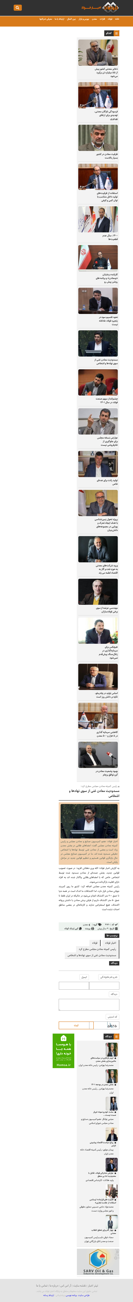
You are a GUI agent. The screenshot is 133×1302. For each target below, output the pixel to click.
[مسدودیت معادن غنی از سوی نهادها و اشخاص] (89, 837)
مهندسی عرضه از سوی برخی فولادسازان (107, 610)
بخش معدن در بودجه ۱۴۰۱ (102, 1084)
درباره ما (54, 1285)
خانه (117, 19)
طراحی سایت (84, 1295)
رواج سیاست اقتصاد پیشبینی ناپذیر (103, 1144)
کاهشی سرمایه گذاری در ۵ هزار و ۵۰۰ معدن (107, 734)
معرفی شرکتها (45, 19)
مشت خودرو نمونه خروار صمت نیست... (104, 1113)
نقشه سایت (79, 1285)
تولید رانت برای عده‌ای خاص (107, 482)
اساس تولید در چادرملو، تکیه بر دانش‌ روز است (106, 695)
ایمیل (84, 977)
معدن (94, 19)
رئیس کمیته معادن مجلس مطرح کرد (97, 949)
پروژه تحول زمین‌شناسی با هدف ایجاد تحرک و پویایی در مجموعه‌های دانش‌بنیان (106, 524)
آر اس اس (65, 1285)
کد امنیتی (112, 1017)
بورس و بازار (83, 19)
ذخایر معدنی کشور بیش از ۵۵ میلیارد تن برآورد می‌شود (106, 72)
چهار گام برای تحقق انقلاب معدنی (103, 1231)
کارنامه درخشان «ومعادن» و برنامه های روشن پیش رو (107, 278)
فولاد (109, 19)
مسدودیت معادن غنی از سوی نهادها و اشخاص (106, 362)
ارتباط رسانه (48, 1295)
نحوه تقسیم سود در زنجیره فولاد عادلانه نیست (108, 321)
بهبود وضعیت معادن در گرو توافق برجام (107, 773)
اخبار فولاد (110, 943)
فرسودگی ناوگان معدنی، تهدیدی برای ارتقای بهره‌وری (106, 115)
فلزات (102, 19)
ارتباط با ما (59, 19)
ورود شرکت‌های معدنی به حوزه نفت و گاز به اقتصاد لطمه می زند (107, 569)
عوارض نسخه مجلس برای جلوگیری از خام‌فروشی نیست (107, 441)
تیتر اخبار (93, 1285)
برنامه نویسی (71, 1295)
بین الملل (71, 19)
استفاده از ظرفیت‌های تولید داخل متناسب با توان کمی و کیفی (107, 197)
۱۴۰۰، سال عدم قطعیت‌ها (110, 237)
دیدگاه (114, 994)
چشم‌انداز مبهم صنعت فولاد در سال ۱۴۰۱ (107, 401)
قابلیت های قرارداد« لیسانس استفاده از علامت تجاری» (103, 1201)
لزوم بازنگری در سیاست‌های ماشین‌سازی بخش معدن (103, 1059)
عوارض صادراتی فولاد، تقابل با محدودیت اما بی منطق (102, 1174)
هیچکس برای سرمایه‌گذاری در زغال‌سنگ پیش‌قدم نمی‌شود (108, 652)
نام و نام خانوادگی (108, 977)
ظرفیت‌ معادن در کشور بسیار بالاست (107, 156)
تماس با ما (41, 1285)
